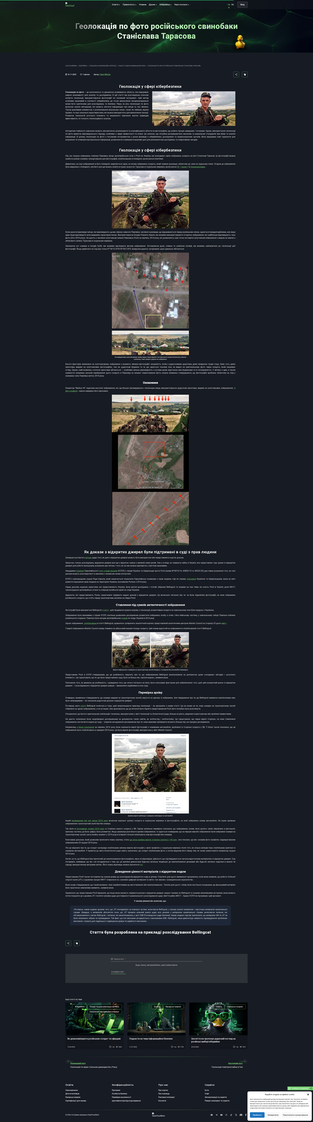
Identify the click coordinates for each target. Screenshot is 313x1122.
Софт (207, 1094)
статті (106, 610)
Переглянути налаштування (295, 1115)
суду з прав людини (108, 571)
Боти (207, 1090)
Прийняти (257, 1115)
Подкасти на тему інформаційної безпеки (151, 1038)
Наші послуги (181, 4)
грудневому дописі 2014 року (90, 829)
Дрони (152, 4)
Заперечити (273, 1115)
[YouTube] (221, 1115)
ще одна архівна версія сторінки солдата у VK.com (153, 840)
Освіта (115, 4)
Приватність (129, 4)
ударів (124, 618)
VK (178, 167)
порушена (191, 579)
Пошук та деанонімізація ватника (104, 1007)
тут (141, 865)
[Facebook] (246, 1115)
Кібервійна (165, 4)
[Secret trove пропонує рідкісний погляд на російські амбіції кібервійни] (218, 1019)
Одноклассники (198, 167)
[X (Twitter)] (236, 1115)
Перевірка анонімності (121, 1097)
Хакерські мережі (173, 1007)
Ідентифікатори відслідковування (126, 1101)
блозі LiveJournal (86, 727)
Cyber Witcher (105, 74)
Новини (142, 4)
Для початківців (72, 1094)
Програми (116, 1090)
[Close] (311, 1088)
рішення (80, 571)
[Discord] (241, 1115)
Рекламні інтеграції (166, 1097)
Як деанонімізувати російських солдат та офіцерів (94, 1038)
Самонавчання (71, 1090)
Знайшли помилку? (300, 1088)
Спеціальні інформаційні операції (104, 1012)
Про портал (163, 1090)
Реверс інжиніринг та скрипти (217, 1101)
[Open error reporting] (289, 1088)
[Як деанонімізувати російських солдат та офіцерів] (94, 1019)
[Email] (211, 1115)
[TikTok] (231, 1115)
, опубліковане (90, 623)
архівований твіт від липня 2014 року (90, 820)
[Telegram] (216, 1115)
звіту (224, 623)
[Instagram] (226, 1115)
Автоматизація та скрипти (216, 1097)
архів (184, 167)
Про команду (163, 1094)
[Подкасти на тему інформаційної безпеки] (156, 1019)
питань (88, 557)
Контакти (162, 1101)
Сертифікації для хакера (75, 1101)
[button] (308, 1094)
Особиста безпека (119, 1094)
